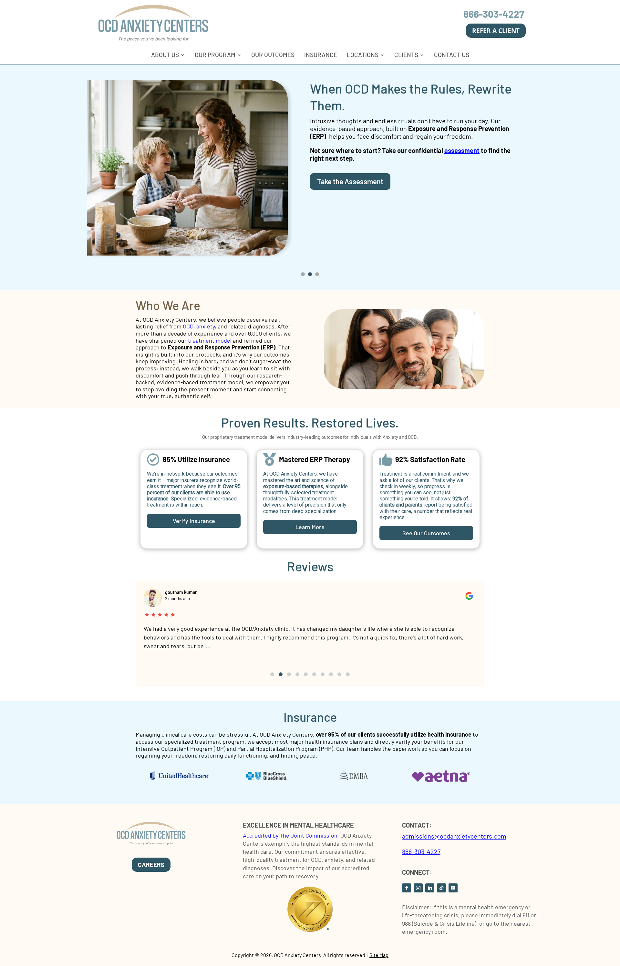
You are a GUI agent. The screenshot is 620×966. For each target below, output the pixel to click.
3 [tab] (317, 274)
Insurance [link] (320, 54)
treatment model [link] (210, 340)
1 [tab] (303, 274)
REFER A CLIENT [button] (496, 30)
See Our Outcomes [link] (426, 533)
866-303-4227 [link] (493, 14)
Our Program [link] (215, 54)
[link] (153, 39)
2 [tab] (310, 274)
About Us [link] (165, 54)
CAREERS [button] (151, 864)
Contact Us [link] (451, 54)
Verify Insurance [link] (194, 520)
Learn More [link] (310, 526)
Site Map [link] (378, 955)
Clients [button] (406, 54)
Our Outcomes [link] (272, 54)
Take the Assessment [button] (350, 181)
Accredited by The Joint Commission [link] (290, 835)
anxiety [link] (205, 326)
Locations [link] (362, 54)
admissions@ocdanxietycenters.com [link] (454, 836)
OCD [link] (188, 326)
